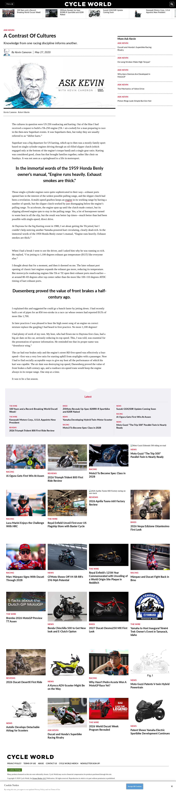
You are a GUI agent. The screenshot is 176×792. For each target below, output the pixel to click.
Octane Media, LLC (39, 778)
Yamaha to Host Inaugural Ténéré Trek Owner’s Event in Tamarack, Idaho (149, 631)
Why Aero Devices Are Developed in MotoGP (134, 75)
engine (68, 199)
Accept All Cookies (135, 786)
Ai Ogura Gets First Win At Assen (133, 417)
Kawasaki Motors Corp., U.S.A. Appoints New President (32, 421)
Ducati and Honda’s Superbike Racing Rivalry (134, 48)
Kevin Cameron (23, 52)
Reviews (12, 428)
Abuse (41, 764)
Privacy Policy (14, 764)
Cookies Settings (15, 770)
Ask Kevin (9, 30)
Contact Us (51, 764)
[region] (88, 786)
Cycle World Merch (68, 764)
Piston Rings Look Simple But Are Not (134, 101)
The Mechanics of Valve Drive (131, 89)
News (65, 417)
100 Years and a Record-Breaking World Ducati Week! (33, 410)
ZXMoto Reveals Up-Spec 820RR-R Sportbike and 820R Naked (86, 410)
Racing (66, 425)
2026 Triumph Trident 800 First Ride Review (31, 431)
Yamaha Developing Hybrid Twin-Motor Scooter (87, 420)
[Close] (172, 786)
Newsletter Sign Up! (90, 764)
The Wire (13, 406)
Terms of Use (29, 764)
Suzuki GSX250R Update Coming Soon (136, 409)
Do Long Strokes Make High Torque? (134, 62)
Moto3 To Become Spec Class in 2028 (82, 428)
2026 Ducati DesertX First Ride (24, 682)
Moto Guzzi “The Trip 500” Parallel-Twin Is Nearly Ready (141, 426)
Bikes (65, 406)
